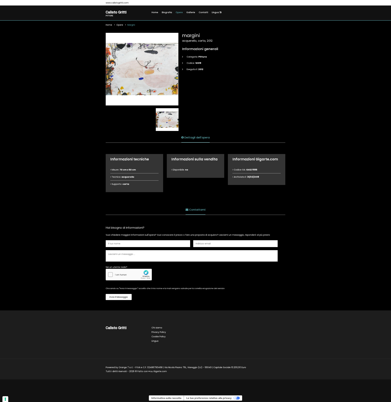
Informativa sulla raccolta (166, 398)
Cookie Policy (159, 336)
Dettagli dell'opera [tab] (197, 137)
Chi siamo (157, 327)
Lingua (215, 12)
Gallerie (190, 12)
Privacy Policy (159, 332)
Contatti (203, 12)
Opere (179, 12)
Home (155, 12)
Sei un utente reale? (116, 267)
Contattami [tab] (196, 210)
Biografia (167, 12)
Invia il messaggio (119, 297)
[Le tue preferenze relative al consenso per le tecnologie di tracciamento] (5, 399)
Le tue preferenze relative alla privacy (209, 398)
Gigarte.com (160, 371)
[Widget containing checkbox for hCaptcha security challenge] (129, 274)
